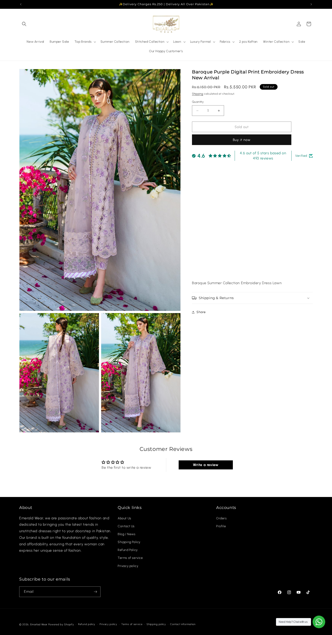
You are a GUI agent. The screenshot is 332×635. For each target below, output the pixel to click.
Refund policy (86, 624)
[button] (24, 24)
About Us (124, 518)
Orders (221, 518)
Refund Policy (128, 550)
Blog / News (127, 534)
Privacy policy (128, 566)
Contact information (182, 624)
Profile (221, 526)
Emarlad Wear (38, 624)
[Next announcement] (311, 4)
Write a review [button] (205, 465)
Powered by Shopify (61, 624)
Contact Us (126, 526)
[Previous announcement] (21, 4)
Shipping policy (156, 624)
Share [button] (201, 312)
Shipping (197, 93)
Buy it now (241, 140)
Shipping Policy (129, 542)
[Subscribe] (95, 591)
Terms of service (130, 558)
